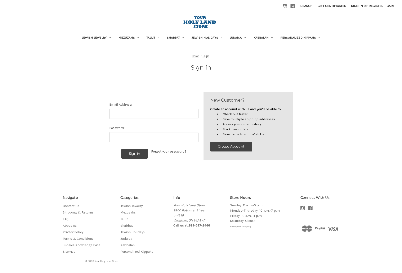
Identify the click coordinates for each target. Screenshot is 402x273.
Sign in (357, 6)
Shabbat (173, 37)
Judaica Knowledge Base (81, 245)
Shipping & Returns (78, 212)
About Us (70, 226)
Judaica (236, 37)
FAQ (65, 219)
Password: (117, 128)
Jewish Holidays (205, 37)
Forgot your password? (169, 151)
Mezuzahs (127, 37)
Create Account (231, 147)
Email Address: (120, 104)
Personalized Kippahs (298, 37)
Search (306, 6)
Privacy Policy (73, 232)
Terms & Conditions (78, 239)
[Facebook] (292, 6)
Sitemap (69, 252)
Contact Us (71, 206)
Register (376, 6)
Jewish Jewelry (94, 37)
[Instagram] (285, 6)
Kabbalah (261, 37)
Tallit (151, 37)
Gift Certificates (332, 6)
